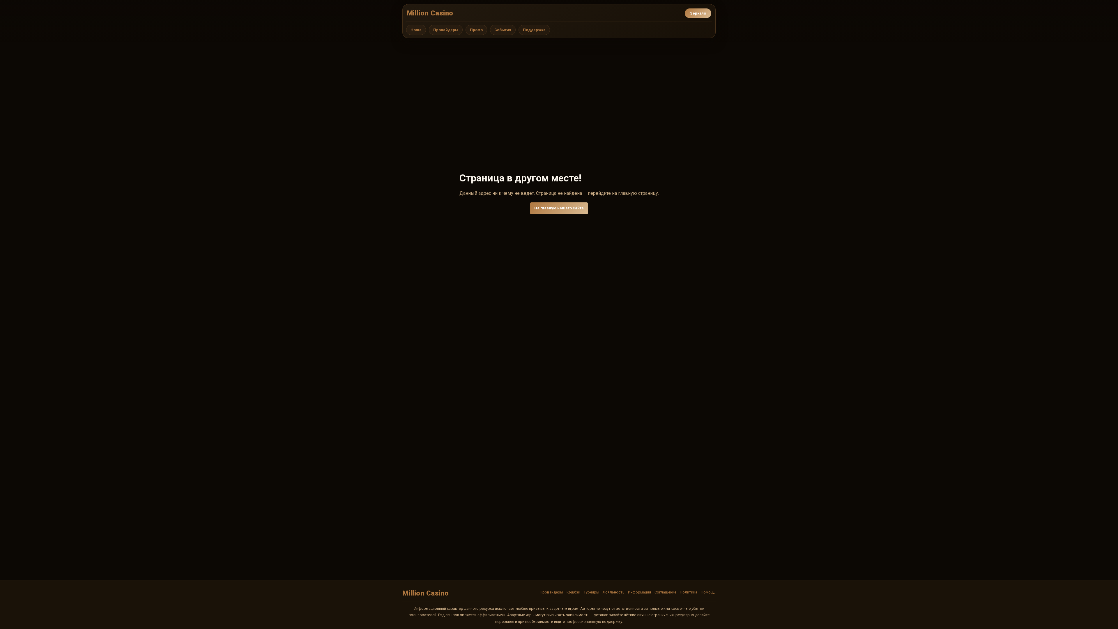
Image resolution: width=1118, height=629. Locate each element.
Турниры (591, 592)
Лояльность (614, 592)
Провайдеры (445, 30)
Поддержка (534, 30)
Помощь (708, 592)
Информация (639, 592)
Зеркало (698, 13)
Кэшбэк (573, 592)
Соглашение (665, 592)
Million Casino (430, 13)
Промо (476, 30)
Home (416, 30)
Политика (688, 592)
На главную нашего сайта (559, 208)
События (502, 30)
